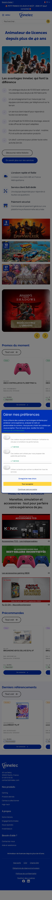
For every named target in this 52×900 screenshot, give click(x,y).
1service (15, 447)
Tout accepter (27, 484)
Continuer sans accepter (27, 489)
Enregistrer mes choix (27, 478)
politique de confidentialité (13, 430)
